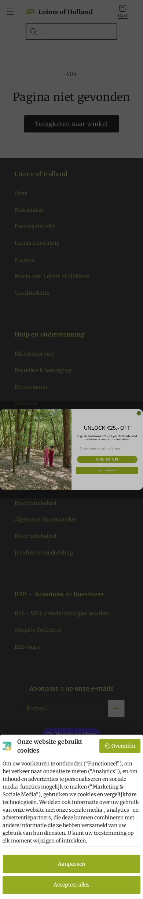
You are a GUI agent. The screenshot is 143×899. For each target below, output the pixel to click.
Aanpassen (71, 863)
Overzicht (123, 746)
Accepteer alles (71, 884)
